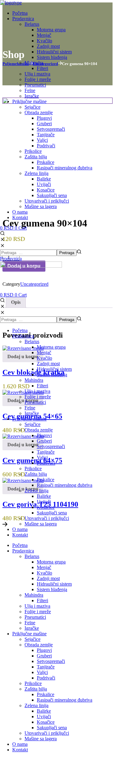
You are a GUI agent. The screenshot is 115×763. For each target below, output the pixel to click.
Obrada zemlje (39, 429)
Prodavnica (23, 336)
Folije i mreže (38, 396)
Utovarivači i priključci (47, 518)
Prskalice (45, 479)
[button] (57, 237)
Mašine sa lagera (41, 523)
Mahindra (34, 380)
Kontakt (20, 534)
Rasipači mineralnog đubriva (64, 485)
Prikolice (33, 468)
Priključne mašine (29, 418)
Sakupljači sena (52, 512)
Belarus (32, 341)
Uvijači (44, 501)
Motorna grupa (51, 347)
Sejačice (32, 424)
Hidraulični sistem (54, 369)
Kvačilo (44, 358)
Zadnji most (48, 363)
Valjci (42, 457)
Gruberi (44, 440)
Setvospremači (51, 446)
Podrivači (46, 463)
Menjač (44, 352)
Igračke (32, 413)
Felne (30, 407)
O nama (20, 529)
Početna (20, 330)
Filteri (42, 385)
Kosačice (46, 507)
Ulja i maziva (37, 391)
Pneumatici (35, 402)
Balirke (44, 496)
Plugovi (44, 435)
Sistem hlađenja (52, 374)
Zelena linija (36, 490)
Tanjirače (46, 452)
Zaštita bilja (36, 474)
